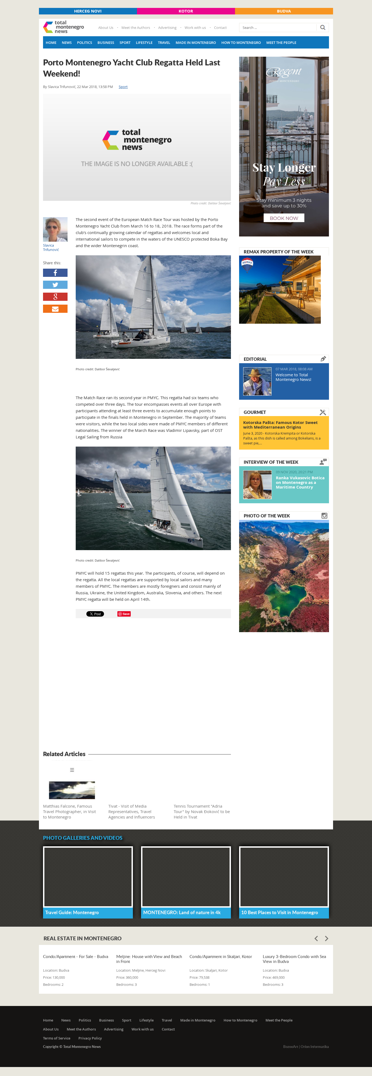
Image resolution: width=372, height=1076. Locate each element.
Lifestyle (144, 42)
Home (51, 42)
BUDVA (284, 11)
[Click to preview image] (137, 147)
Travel (164, 42)
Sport (125, 42)
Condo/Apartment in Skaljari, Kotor (221, 956)
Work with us (195, 27)
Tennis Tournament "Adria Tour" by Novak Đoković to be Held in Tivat (202, 811)
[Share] (55, 273)
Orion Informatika (315, 1046)
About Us (105, 27)
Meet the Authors (135, 27)
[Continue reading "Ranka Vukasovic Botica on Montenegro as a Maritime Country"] (257, 484)
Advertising (167, 27)
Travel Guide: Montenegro (72, 912)
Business (105, 42)
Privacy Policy (90, 1038)
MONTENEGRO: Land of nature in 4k (182, 912)
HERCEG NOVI (88, 11)
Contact (220, 27)
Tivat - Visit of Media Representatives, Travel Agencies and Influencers (131, 811)
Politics (84, 42)
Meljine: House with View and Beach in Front (149, 959)
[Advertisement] (137, 685)
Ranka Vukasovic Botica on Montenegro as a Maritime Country (300, 482)
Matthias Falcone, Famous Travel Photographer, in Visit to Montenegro (69, 811)
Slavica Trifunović (61, 86)
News (67, 42)
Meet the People (281, 42)
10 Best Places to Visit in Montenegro (279, 912)
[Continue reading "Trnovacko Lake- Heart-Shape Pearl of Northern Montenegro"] (284, 575)
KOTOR (186, 11)
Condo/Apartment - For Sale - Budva (75, 956)
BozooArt (290, 1046)
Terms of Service (56, 1038)
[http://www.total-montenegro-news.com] (63, 27)
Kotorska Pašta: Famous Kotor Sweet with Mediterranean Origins (280, 425)
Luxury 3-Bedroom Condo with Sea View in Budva (294, 959)
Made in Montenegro (196, 42)
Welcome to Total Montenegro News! (293, 377)
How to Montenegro (241, 42)
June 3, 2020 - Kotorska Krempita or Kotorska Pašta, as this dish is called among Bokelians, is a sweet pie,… (282, 438)
